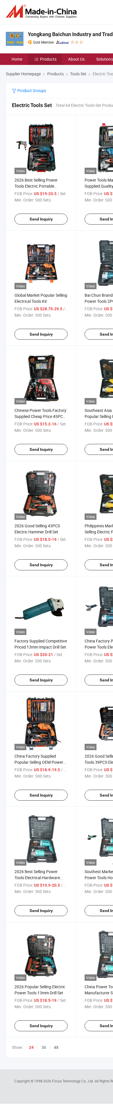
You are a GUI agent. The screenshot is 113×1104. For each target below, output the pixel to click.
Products (48, 59)
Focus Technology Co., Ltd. (73, 1081)
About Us (76, 59)
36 (43, 1047)
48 (56, 1047)
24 (31, 1047)
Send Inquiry (41, 219)
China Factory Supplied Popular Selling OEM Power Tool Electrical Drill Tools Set (39, 762)
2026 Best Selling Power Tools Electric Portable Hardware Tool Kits (36, 186)
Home (17, 59)
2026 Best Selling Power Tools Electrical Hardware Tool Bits (37, 877)
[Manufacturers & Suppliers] (42, 11)
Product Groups (31, 90)
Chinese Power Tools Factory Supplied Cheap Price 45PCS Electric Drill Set (40, 416)
